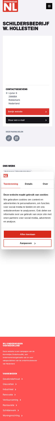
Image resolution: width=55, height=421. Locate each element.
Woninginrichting (11, 415)
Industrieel (8, 389)
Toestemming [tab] (11, 184)
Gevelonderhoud (11, 379)
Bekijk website (15, 111)
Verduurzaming (10, 400)
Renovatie (8, 395)
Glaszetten (8, 384)
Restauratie (8, 405)
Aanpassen (26, 243)
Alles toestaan (27, 234)
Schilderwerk (9, 410)
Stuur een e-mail (16, 120)
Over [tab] (45, 184)
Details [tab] (28, 184)
